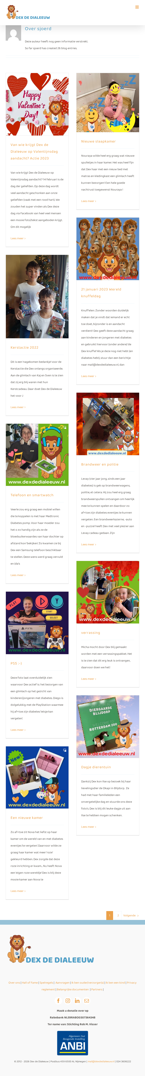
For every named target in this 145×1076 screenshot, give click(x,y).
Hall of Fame (30, 982)
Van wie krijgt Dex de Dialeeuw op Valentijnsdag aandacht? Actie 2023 (34, 151)
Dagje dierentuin (96, 767)
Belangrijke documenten (73, 989)
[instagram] (68, 1000)
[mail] (86, 1000)
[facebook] (58, 1000)
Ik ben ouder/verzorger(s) (87, 982)
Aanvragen (62, 982)
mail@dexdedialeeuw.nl (101, 1061)
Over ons (14, 982)
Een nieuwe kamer (27, 818)
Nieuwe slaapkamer (98, 141)
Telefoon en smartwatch (32, 495)
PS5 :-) (16, 663)
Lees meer (17, 238)
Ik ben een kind (115, 982)
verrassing (90, 633)
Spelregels (46, 982)
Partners (97, 989)
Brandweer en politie (100, 464)
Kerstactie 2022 (25, 347)
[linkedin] (77, 1000)
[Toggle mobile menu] (137, 7)
